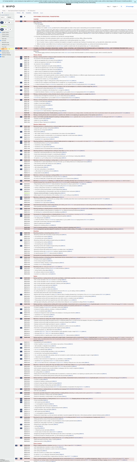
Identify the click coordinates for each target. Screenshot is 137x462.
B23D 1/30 (26, 84)
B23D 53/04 (27, 368)
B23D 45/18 (27, 294)
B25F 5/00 (122, 113)
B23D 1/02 (26, 58)
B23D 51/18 (27, 360)
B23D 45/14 (27, 290)
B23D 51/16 (27, 358)
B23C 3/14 (67, 77)
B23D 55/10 (27, 386)
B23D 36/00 (59, 182)
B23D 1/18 (26, 73)
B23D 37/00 (27, 233)
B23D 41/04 (27, 260)
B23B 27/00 (92, 116)
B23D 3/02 (26, 88)
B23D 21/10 (27, 169)
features (38, 29)
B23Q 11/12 (93, 393)
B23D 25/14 (27, 195)
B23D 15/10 (27, 135)
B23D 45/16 (27, 292)
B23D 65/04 (27, 441)
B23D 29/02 (27, 206)
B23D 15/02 (27, 128)
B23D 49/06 (27, 324)
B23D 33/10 (27, 223)
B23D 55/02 (27, 379)
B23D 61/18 (27, 415)
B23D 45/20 (27, 296)
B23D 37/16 (27, 247)
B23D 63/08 (27, 424)
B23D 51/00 (27, 337)
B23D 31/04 (27, 212)
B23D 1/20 (26, 75)
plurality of (39, 287)
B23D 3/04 (26, 90)
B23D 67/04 (27, 449)
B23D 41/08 (27, 264)
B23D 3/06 (26, 92)
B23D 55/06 (27, 383)
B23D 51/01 (27, 342)
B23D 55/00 (27, 377)
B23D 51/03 (27, 346)
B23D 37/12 (27, 244)
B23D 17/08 (27, 148)
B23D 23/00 (27, 175)
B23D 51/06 (27, 349)
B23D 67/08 (27, 452)
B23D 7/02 (26, 101)
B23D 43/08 (53, 268)
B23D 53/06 (60, 366)
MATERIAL (107, 48)
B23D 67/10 (27, 454)
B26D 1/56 (78, 184)
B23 (25, 21)
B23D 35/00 (27, 227)
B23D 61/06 (27, 404)
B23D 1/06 (26, 62)
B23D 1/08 (26, 64)
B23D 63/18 (27, 433)
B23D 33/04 (27, 217)
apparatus (60, 113)
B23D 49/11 (27, 329)
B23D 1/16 (26, 71)
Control (35, 229)
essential (58, 46)
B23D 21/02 (27, 161)
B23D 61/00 (27, 398)
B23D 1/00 (26, 56)
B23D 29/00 (105, 141)
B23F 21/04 (114, 116)
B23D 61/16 (27, 413)
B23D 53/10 (27, 373)
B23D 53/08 (27, 372)
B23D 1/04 (26, 60)
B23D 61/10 (27, 407)
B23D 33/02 (27, 216)
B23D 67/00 (27, 445)
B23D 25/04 (27, 185)
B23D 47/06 (27, 311)
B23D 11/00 (27, 115)
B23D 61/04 (27, 402)
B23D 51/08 (27, 351)
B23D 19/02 (27, 152)
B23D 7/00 (26, 99)
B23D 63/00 (27, 417)
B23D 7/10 (26, 108)
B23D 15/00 (27, 126)
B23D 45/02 (27, 279)
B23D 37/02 (27, 234)
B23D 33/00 (27, 214)
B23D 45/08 (27, 285)
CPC (3, 49)
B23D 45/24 (27, 300)
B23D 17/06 (27, 146)
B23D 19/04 (27, 154)
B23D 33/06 (27, 219)
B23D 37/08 (27, 240)
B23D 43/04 (27, 270)
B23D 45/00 (76, 150)
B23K (66, 49)
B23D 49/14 (27, 333)
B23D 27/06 (27, 202)
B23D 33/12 (27, 225)
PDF (6, 29)
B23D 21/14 (27, 172)
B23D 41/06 (27, 262)
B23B (89, 33)
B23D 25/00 (27, 180)
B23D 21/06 (27, 165)
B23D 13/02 (27, 118)
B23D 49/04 (27, 322)
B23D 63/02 (27, 419)
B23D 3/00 (26, 86)
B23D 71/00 (73, 445)
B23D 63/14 (27, 430)
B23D (25, 48)
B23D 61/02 (27, 400)
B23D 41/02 (27, 259)
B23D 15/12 (27, 137)
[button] (21, 16)
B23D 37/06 (27, 238)
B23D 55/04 (27, 381)
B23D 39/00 (27, 255)
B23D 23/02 (27, 176)
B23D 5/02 (68, 80)
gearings (48, 137)
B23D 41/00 (27, 257)
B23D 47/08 (27, 312)
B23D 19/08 (27, 158)
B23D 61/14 (27, 411)
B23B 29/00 (98, 116)
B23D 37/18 (27, 249)
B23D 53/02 (27, 366)
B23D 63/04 (27, 420)
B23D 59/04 (27, 396)
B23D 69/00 (27, 458)
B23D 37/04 (27, 236)
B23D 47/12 (27, 316)
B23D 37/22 (27, 253)
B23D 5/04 (26, 97)
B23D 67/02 (27, 447)
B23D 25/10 (27, 191)
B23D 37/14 (27, 245)
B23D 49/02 (27, 320)
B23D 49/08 (27, 326)
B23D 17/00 (27, 141)
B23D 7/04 (26, 103)
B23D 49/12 (27, 331)
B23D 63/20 (27, 435)
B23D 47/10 (27, 314)
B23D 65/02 (27, 439)
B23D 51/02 (27, 344)
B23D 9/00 (26, 113)
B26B (106, 204)
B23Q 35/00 (87, 84)
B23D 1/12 (26, 67)
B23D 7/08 (26, 107)
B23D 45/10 (27, 287)
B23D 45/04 (27, 281)
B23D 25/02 (27, 184)
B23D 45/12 (27, 289)
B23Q (126, 29)
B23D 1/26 (26, 80)
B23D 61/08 (27, 405)
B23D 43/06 (27, 272)
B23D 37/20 (27, 251)
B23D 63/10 (27, 426)
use (40, 158)
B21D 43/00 (84, 214)
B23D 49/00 (27, 318)
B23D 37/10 (27, 242)
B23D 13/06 (27, 122)
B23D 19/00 (27, 150)
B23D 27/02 (27, 198)
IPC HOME (2, 15)
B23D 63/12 (27, 428)
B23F (46, 49)
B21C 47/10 (84, 182)
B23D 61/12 (82, 386)
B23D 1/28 (26, 82)
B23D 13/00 (27, 116)
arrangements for (72, 49)
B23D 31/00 (27, 208)
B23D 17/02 (27, 143)
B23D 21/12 (27, 171)
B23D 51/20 (53, 360)
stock (66, 52)
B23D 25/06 (66, 185)
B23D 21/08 (27, 167)
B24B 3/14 (55, 431)
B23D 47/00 (27, 304)
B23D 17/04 (27, 144)
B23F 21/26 (54, 266)
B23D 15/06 (27, 131)
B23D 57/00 (27, 389)
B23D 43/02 (27, 268)
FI (9, 49)
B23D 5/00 (26, 94)
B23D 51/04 (27, 347)
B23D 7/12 (26, 110)
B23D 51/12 (78, 331)
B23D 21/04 (27, 163)
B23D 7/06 (26, 105)
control (91, 180)
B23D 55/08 (27, 385)
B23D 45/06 (27, 283)
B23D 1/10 (26, 66)
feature (62, 46)
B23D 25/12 (4, 26)
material (69, 52)
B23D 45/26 (27, 302)
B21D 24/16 (84, 160)
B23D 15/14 (27, 139)
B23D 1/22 (26, 77)
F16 (89, 46)
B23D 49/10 (27, 327)
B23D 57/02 (27, 390)
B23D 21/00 (27, 160)
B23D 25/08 (27, 189)
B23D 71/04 (70, 456)
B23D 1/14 (26, 69)
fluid (41, 139)
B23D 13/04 (27, 120)
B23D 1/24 (26, 78)
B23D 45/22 (27, 298)
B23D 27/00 (27, 197)
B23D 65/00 (27, 437)
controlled (52, 84)
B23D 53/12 (27, 375)
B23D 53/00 (27, 364)
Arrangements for (38, 216)
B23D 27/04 (27, 200)
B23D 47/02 (27, 307)
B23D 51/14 (27, 357)
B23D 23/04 (27, 178)
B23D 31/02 (27, 210)
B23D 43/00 (27, 266)
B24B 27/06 (86, 302)
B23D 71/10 (119, 460)
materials (47, 26)
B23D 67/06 (27, 450)
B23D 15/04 (27, 129)
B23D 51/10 (27, 353)
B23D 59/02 (27, 394)
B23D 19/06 (27, 156)
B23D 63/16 (27, 431)
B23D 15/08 (27, 133)
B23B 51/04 (68, 398)
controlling (83, 49)
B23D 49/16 (48, 331)
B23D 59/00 (27, 393)
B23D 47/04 (27, 309)
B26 (111, 52)
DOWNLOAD (7, 15)
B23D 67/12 (27, 456)
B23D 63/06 (27, 422)
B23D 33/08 (27, 221)
